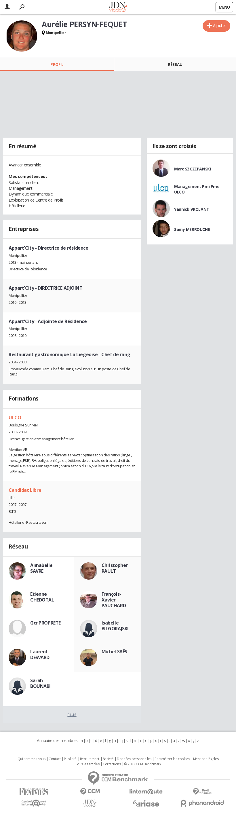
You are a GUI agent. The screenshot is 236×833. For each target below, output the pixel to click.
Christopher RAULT (115, 568)
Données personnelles (134, 759)
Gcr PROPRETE (45, 623)
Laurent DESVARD (40, 654)
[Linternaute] (146, 791)
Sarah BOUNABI (40, 683)
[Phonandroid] (202, 803)
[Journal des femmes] (34, 791)
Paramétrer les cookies (172, 759)
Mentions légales (205, 759)
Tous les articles (87, 764)
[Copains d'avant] (34, 803)
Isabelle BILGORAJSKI (115, 626)
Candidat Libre (25, 490)
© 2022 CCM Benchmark (142, 764)
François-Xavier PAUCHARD (114, 600)
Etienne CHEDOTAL (42, 597)
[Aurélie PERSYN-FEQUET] (21, 36)
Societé (108, 759)
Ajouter (219, 25)
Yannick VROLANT (191, 209)
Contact (54, 759)
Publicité (70, 759)
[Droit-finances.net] (202, 791)
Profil (56, 64)
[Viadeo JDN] (90, 803)
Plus (71, 714)
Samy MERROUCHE (192, 229)
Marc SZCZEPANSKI (192, 169)
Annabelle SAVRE (41, 568)
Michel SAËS (114, 651)
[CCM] (90, 791)
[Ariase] (146, 803)
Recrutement (89, 759)
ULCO (15, 417)
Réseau (175, 64)
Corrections (112, 764)
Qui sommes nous (31, 759)
